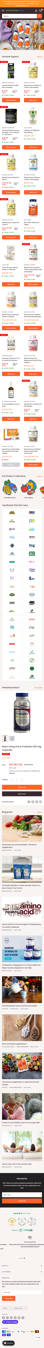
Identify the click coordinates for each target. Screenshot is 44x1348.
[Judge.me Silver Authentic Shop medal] (12, 1221)
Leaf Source (28, 127)
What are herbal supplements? (14, 1043)
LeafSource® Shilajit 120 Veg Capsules (31, 130)
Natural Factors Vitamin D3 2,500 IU (10, 223)
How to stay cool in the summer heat (17, 1163)
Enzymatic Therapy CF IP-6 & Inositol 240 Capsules (11, 359)
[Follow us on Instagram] (15, 1317)
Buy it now (22, 793)
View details (38, 687)
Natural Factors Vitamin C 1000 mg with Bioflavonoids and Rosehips (33, 269)
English (5, 1307)
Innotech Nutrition (8, 82)
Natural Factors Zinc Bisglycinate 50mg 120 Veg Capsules (32, 360)
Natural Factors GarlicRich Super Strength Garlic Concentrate (32, 450)
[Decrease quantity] (11, 779)
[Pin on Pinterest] (32, 801)
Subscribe (22, 1200)
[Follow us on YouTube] (19, 1317)
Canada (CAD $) (18, 1307)
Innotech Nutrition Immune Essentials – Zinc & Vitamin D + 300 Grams (10, 132)
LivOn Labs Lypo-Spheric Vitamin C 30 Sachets (10, 268)
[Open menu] (3, 10)
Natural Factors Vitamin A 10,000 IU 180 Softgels (32, 178)
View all (39, 56)
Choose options (11, 99)
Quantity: (5, 779)
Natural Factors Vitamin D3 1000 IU (10, 178)
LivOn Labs (5, 264)
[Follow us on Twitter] (7, 1317)
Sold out (11, 464)
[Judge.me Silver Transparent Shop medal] (22, 1221)
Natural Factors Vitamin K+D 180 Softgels (33, 404)
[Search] (39, 16)
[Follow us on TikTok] (22, 1317)
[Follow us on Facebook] (3, 1317)
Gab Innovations (7, 355)
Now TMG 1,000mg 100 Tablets (31, 223)
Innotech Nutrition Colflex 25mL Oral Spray (10, 86)
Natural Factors (29, 82)
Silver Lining (6, 757)
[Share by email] (40, 801)
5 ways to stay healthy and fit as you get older (21, 1122)
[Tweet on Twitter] (36, 801)
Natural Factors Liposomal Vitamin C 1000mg (10, 315)
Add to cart (33, 99)
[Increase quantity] (22, 779)
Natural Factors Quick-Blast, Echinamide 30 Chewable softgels (11, 450)
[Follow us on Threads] (11, 1317)
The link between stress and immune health (19, 1005)
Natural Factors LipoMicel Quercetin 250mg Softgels (32, 315)
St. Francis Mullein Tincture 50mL (11, 404)
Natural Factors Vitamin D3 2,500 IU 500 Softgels (32, 86)
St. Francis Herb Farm (9, 401)
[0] (40, 10)
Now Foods (27, 219)
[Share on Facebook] (28, 801)
